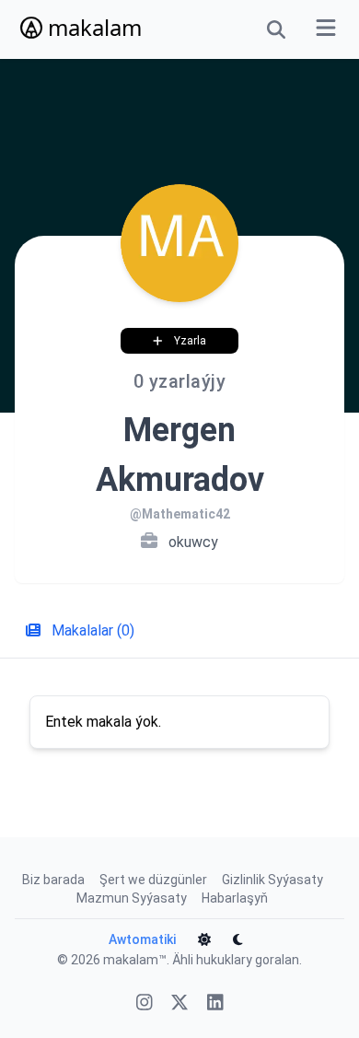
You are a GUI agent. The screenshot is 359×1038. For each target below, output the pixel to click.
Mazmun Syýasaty (131, 898)
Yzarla (190, 340)
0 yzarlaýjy (179, 381)
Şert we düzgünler (153, 879)
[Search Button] (276, 29)
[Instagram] (144, 1004)
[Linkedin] (215, 1004)
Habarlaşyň (235, 898)
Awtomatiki (142, 939)
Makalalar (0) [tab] (91, 630)
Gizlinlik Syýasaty (272, 879)
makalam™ (135, 959)
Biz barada (53, 879)
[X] (179, 1004)
